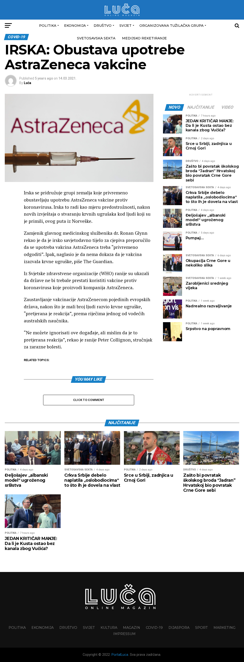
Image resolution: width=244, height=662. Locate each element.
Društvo (103, 25)
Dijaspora (178, 627)
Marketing (224, 627)
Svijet (125, 25)
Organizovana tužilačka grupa (171, 25)
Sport (201, 627)
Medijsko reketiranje (144, 38)
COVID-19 (154, 627)
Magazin (131, 627)
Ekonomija (75, 25)
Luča (27, 83)
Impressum (124, 634)
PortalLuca (120, 655)
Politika (47, 25)
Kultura (109, 627)
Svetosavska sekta (96, 38)
